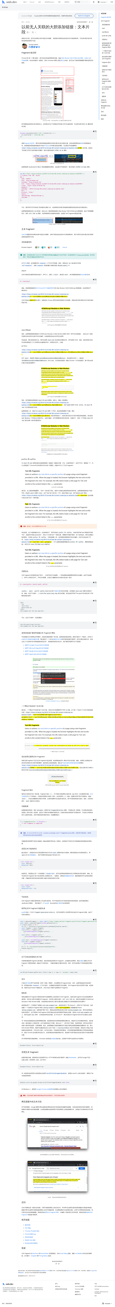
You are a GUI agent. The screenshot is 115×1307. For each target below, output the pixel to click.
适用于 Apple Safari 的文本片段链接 (36, 654)
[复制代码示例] (96, 131)
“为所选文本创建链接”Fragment (53, 701)
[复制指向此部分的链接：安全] (26, 979)
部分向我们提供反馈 (73, 763)
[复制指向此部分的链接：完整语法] (29, 571)
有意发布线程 (29, 1237)
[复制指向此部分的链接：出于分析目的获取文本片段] (43, 957)
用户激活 (28, 983)
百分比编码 (83, 274)
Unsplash (34, 1256)
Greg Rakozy (44, 1256)
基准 (39, 2)
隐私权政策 (9, 1303)
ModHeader (72, 1057)
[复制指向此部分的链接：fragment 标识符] (37, 53)
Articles (5, 7)
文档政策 (53, 1039)
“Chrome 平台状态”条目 (32, 1231)
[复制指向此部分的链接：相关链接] (31, 1220)
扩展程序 (60, 903)
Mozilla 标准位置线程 (31, 1243)
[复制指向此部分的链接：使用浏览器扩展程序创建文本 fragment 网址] (56, 633)
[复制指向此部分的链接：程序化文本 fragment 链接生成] (46, 909)
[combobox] (82, 2)
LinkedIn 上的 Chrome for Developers (101, 1292)
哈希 (81, 143)
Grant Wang (64, 1253)
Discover (32, 2)
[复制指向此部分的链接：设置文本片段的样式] (38, 849)
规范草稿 (27, 1225)
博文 (62, 60)
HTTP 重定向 (32, 257)
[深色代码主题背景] (94, 131)
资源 (24, 2)
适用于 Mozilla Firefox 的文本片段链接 (36, 651)
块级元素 (57, 591)
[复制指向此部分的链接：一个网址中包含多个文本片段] (44, 706)
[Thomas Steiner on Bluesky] (37, 47)
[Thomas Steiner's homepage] (39, 47)
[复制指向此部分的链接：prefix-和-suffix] (37, 459)
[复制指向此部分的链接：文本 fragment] (35, 229)
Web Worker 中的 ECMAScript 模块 (72, 58)
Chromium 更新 (79, 1289)
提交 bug (57, 1286)
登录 (112, 2)
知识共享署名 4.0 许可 (44, 1270)
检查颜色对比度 (69, 876)
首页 (23, 22)
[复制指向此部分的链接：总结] (27, 1202)
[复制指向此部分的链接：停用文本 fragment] (39, 1052)
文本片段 (24, 234)
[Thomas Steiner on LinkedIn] (32, 47)
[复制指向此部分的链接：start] (27, 271)
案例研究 (67, 2)
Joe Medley (78, 1253)
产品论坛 (47, 146)
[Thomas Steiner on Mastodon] (34, 47)
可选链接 (24, 60)
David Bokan (45, 1253)
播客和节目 (78, 1294)
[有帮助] (89, 22)
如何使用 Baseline (49, 2)
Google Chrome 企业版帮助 (44, 1089)
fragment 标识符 (29, 143)
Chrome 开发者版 (79, 1286)
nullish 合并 (87, 58)
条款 (3, 1303)
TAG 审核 (28, 1228)
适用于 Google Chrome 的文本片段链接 (37, 645)
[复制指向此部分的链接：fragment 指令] (34, 790)
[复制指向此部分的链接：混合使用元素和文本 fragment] (46, 757)
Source (65, 247)
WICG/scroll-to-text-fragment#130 (32, 835)
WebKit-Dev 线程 (30, 1240)
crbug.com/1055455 (83, 255)
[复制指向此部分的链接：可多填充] (29, 897)
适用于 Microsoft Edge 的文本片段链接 (37, 648)
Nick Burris (35, 1253)
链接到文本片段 (57, 639)
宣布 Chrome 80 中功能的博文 (44, 288)
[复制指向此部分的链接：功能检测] (29, 806)
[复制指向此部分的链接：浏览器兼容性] (33, 242)
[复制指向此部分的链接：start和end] (32, 330)
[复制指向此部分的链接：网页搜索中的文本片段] (43, 1102)
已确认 (82, 961)
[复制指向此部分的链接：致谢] (27, 1248)
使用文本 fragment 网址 (51, 1212)
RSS (96, 1296)
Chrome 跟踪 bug (30, 1234)
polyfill (47, 903)
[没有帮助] (92, 22)
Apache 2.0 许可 (71, 1270)
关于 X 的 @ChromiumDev (102, 1286)
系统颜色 (32, 855)
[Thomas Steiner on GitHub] (30, 47)
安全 (25, 263)
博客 (59, 2)
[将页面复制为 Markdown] (32, 32)
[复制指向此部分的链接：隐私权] (28, 993)
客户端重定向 (54, 255)
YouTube (97, 1289)
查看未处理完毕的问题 (61, 1289)
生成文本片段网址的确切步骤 (30, 639)
